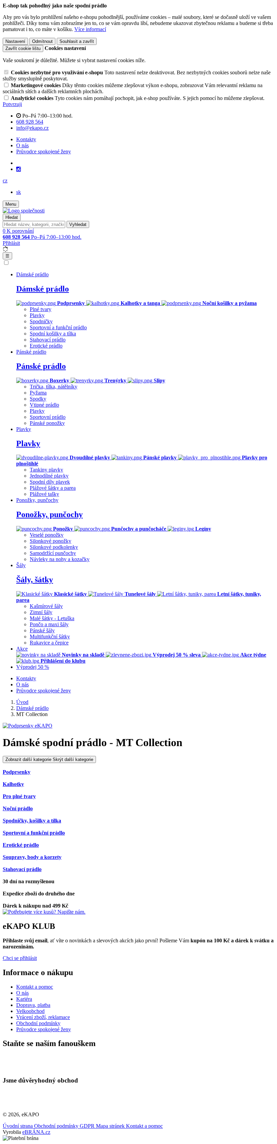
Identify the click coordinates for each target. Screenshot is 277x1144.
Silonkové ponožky (50, 541)
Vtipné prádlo (44, 405)
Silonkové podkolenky (54, 547)
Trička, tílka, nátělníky (53, 386)
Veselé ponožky (47, 535)
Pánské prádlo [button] (31, 352)
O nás (22, 145)
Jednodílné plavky (49, 476)
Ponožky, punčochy (49, 514)
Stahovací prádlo (48, 339)
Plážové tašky (44, 494)
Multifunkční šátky (50, 636)
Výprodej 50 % (32, 667)
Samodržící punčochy (53, 553)
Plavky (37, 315)
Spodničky (41, 321)
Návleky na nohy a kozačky (60, 559)
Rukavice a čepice (49, 642)
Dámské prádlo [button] (32, 274)
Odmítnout (42, 41)
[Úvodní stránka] (24, 210)
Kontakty (26, 139)
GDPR (88, 1126)
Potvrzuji (12, 104)
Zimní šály (41, 612)
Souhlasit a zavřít (76, 41)
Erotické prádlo (46, 346)
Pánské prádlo (41, 366)
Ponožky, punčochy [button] (37, 500)
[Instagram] (18, 169)
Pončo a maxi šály (49, 624)
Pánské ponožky (47, 423)
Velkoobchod (30, 1011)
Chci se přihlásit (20, 958)
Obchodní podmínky (38, 1023)
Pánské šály (42, 630)
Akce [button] (22, 649)
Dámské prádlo (42, 288)
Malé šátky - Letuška (52, 618)
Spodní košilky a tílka (53, 333)
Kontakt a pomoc (34, 987)
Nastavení (15, 41)
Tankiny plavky (46, 470)
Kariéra (24, 999)
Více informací (90, 29)
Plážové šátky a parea (53, 488)
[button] (5, 180)
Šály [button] (21, 565)
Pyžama (38, 393)
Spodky (38, 399)
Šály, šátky (34, 579)
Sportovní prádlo (48, 417)
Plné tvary (40, 309)
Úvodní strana (18, 1126)
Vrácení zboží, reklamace (43, 1017)
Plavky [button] (23, 429)
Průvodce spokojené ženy (43, 151)
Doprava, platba (33, 1005)
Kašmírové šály (46, 606)
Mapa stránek (111, 1126)
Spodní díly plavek (50, 482)
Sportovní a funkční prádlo (58, 327)
